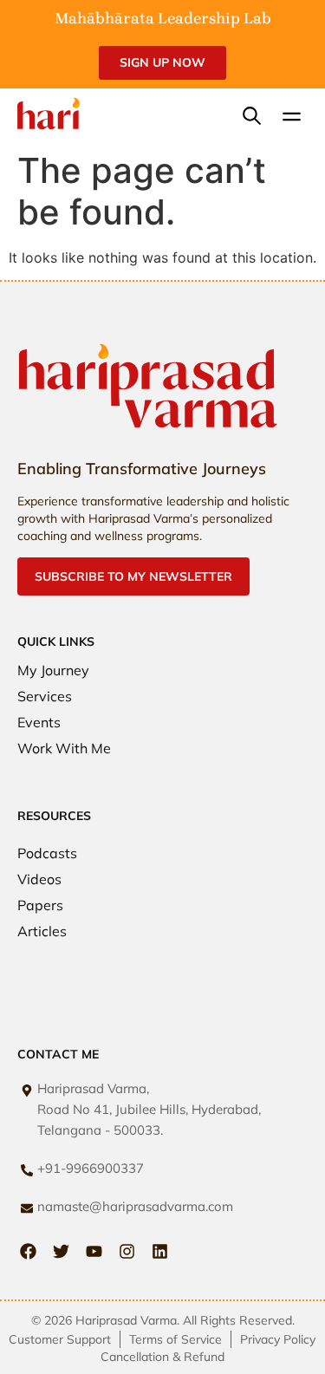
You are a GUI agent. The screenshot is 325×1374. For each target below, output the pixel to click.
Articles (42, 931)
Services (44, 696)
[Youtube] (94, 1251)
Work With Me (64, 748)
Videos (39, 879)
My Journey (53, 670)
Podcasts (47, 853)
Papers (40, 905)
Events (39, 722)
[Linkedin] (160, 1251)
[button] (292, 118)
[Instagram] (127, 1251)
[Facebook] (28, 1251)
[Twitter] (61, 1251)
